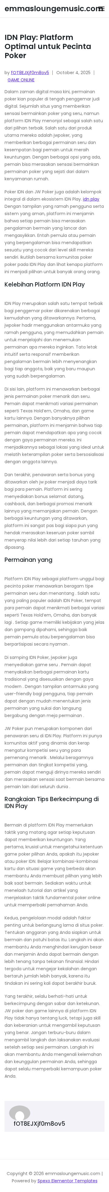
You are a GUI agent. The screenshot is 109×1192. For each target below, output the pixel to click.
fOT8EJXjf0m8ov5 (30, 73)
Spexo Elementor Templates (67, 1181)
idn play (91, 199)
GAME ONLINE (21, 80)
